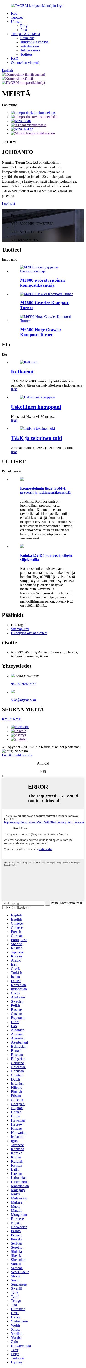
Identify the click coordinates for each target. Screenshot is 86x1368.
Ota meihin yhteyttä (25, 62)
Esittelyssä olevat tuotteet (29, 633)
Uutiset (16, 21)
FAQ (14, 58)
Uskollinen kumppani (36, 407)
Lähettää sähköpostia (17, 755)
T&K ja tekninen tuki (36, 438)
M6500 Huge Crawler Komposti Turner (40, 332)
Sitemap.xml (20, 629)
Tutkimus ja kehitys (34, 42)
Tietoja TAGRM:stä (25, 34)
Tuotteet (17, 17)
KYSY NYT (11, 719)
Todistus (26, 54)
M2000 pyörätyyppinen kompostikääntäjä (42, 282)
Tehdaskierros (30, 50)
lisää (14, 389)
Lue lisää (8, 203)
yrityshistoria (29, 46)
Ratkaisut (27, 38)
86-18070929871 (23, 684)
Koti (14, 13)
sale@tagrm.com (23, 700)
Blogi (24, 26)
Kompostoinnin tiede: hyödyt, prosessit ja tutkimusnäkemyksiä (45, 490)
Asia (23, 30)
